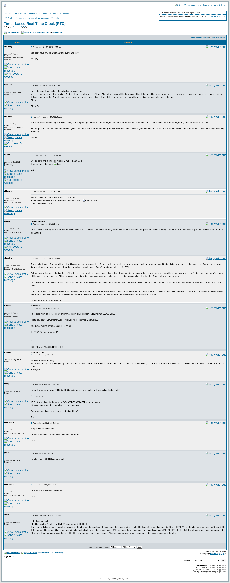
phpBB (110, 579)
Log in (56, 18)
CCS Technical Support (216, 16)
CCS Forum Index (41, 32)
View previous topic (200, 38)
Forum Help (21, 14)
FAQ (10, 14)
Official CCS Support (38, 14)
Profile (10, 18)
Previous (16, 27)
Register (65, 14)
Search (55, 14)
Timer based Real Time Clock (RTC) (35, 23)
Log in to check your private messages (33, 18)
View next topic (218, 38)
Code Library (57, 32)
